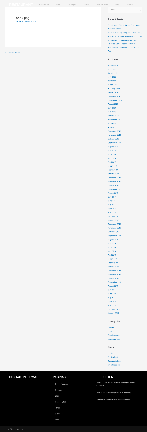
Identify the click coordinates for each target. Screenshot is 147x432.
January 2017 (113, 220)
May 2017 (112, 205)
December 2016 (114, 224)
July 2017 (112, 197)
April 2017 (112, 209)
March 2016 (112, 259)
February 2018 (114, 170)
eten (58, 5)
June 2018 (112, 154)
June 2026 (112, 73)
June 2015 (112, 294)
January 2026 (113, 92)
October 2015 (113, 278)
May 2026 (112, 77)
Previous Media (12, 52)
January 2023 (113, 116)
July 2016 (112, 243)
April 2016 (112, 255)
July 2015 (112, 290)
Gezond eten (102, 5)
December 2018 (114, 131)
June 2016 (112, 247)
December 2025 (114, 96)
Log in (110, 353)
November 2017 (114, 181)
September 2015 (114, 282)
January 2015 (113, 313)
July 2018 (112, 150)
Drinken (111, 327)
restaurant (21, 5)
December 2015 (114, 270)
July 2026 (112, 69)
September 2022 (115, 119)
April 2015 (112, 301)
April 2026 (112, 81)
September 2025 (115, 100)
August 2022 (113, 123)
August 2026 (113, 65)
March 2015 (112, 305)
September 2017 (114, 189)
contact (130, 5)
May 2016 (112, 251)
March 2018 (112, 166)
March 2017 (112, 212)
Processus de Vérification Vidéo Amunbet (125, 36)
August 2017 (113, 193)
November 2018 (114, 135)
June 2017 (112, 201)
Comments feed (114, 361)
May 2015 (112, 298)
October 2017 (113, 185)
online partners (61, 384)
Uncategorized (114, 339)
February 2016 (114, 263)
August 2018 (113, 147)
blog (117, 5)
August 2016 (113, 239)
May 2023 (112, 112)
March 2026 (113, 85)
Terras (86, 5)
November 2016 (114, 228)
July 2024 (112, 108)
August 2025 (113, 104)
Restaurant (44, 5)
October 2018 (113, 139)
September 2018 (114, 143)
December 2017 (114, 178)
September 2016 (114, 236)
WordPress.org (114, 365)
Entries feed (113, 357)
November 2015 (114, 274)
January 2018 (113, 174)
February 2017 (114, 216)
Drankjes (72, 5)
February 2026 (114, 88)
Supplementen (114, 335)
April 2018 (112, 162)
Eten (110, 331)
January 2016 (113, 267)
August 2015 (113, 286)
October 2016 (113, 232)
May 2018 (112, 158)
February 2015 (114, 309)
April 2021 (112, 127)
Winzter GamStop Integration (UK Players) (125, 32)
